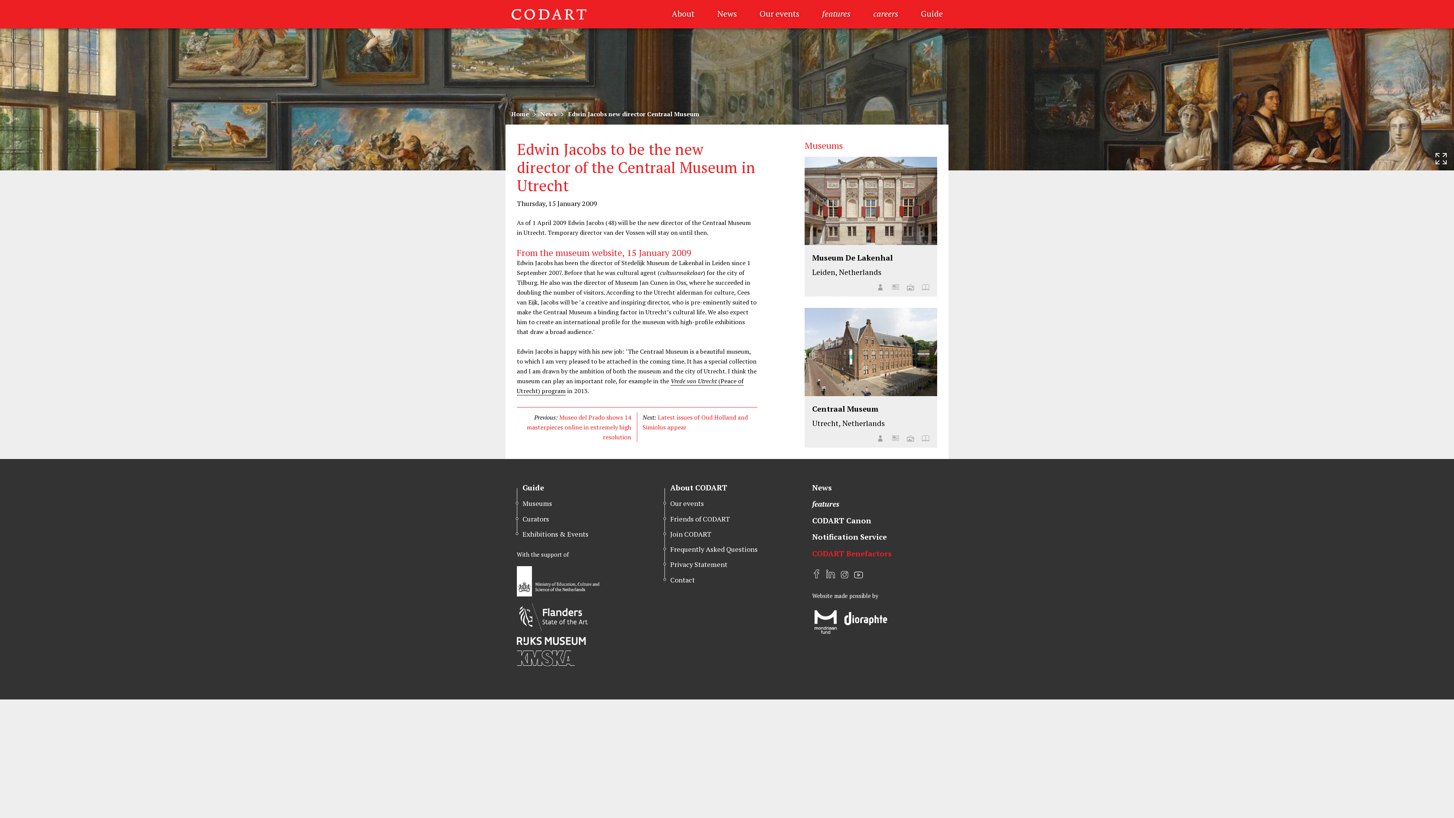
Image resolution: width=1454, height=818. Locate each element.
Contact (682, 579)
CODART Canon (841, 520)
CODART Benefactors (852, 553)
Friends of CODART (700, 518)
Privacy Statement (698, 564)
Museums (537, 503)
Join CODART (690, 534)
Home (520, 114)
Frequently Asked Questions (714, 549)
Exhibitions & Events (555, 534)
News (727, 13)
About (683, 13)
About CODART (698, 487)
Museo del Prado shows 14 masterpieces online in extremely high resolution (579, 427)
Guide (932, 13)
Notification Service (849, 537)
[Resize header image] (1441, 158)
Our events (779, 13)
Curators (536, 518)
